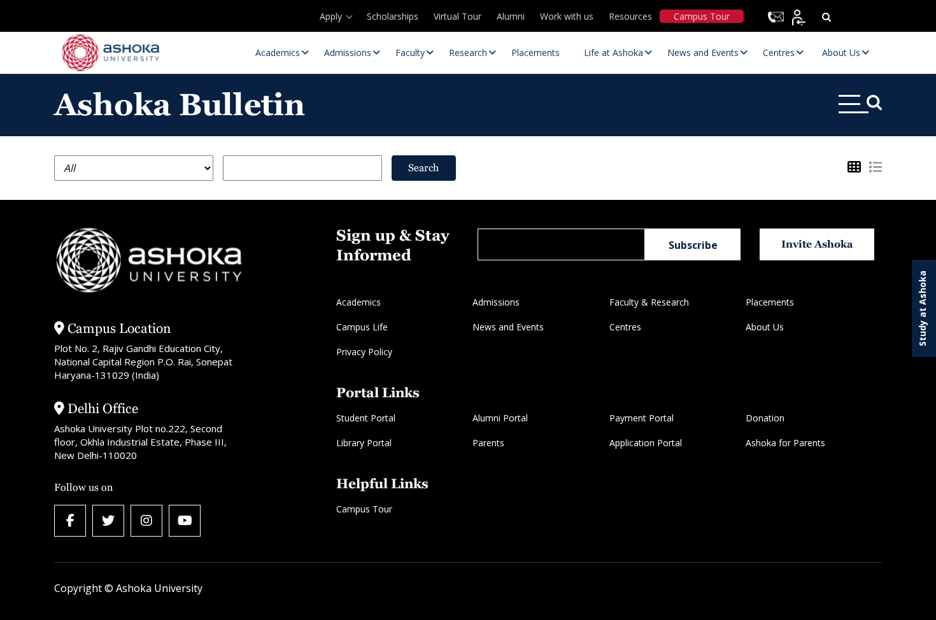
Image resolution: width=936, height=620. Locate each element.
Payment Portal (641, 418)
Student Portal (365, 418)
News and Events (508, 327)
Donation (765, 418)
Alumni (511, 16)
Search (423, 168)
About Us (765, 327)
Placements (770, 302)
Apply (331, 16)
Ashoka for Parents (785, 443)
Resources (630, 16)
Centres (625, 327)
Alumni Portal (500, 418)
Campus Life (362, 327)
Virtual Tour (457, 16)
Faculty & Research (649, 302)
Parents (488, 443)
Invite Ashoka (817, 244)
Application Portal (645, 443)
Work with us (566, 16)
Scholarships (392, 16)
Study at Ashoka (922, 308)
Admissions (496, 302)
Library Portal (364, 443)
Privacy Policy (364, 352)
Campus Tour (702, 16)
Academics (358, 302)
